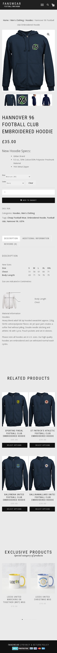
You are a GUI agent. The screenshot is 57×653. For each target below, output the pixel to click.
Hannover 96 (12, 221)
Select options (14, 445)
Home (6, 20)
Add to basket (30, 200)
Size (3, 175)
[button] (48, 34)
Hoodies (29, 20)
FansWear (12, 3)
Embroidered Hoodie (36, 217)
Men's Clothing (17, 20)
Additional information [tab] (36, 238)
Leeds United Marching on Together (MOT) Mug (14, 599)
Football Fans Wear (12, 6)
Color (4, 181)
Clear (30, 183)
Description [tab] (11, 238)
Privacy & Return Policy (35, 645)
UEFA (21, 221)
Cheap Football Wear (16, 217)
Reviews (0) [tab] (10, 244)
